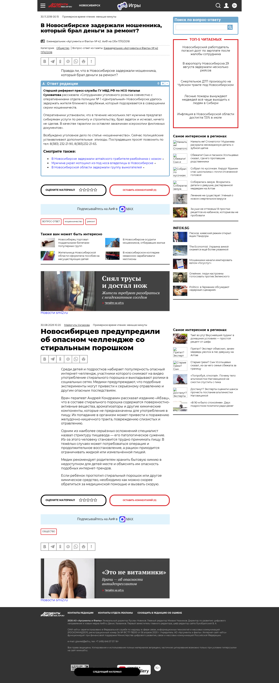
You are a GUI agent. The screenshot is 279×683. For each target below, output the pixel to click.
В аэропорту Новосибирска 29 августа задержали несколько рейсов (206, 67)
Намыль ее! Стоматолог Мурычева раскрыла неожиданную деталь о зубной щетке (212, 145)
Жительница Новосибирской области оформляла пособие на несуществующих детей (78, 256)
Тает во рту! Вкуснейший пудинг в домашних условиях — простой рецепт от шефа (212, 338)
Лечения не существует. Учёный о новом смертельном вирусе (212, 197)
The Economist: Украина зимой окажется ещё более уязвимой (209, 248)
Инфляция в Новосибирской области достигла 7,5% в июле (205, 115)
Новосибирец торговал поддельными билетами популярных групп (73, 243)
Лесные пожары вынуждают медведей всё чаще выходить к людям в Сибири (206, 99)
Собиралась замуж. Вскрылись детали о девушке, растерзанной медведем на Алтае (212, 185)
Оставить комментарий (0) (139, 190)
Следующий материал (107, 672)
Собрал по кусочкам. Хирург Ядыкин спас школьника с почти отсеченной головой (214, 172)
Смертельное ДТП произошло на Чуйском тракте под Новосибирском (206, 83)
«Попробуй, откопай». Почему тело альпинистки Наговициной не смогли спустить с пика (213, 379)
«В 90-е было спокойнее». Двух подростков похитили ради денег (212, 404)
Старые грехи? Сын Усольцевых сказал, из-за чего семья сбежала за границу (213, 365)
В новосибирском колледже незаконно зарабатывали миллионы (141, 256)
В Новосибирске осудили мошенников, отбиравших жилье (144, 241)
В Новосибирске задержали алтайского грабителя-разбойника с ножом (106, 159)
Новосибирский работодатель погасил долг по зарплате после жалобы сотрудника (205, 51)
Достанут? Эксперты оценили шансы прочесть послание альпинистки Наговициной (214, 392)
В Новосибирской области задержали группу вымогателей (96, 167)
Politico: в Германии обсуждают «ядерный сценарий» (209, 288)
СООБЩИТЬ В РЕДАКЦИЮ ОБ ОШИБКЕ (159, 613)
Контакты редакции (80, 613)
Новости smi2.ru (54, 313)
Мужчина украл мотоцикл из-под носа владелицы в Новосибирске (102, 163)
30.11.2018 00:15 (50, 16)
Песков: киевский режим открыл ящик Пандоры (210, 235)
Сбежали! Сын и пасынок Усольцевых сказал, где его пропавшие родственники (214, 158)
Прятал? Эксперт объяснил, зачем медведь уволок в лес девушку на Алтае (212, 352)
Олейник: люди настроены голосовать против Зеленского (209, 275)
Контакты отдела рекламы (115, 613)
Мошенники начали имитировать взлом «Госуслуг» (210, 261)
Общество (62, 48)
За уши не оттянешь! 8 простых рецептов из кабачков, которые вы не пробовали (214, 212)
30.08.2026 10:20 (51, 325)
